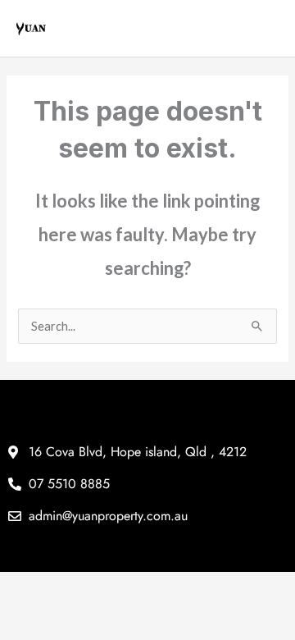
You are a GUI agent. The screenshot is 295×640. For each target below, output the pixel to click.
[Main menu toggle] (268, 28)
